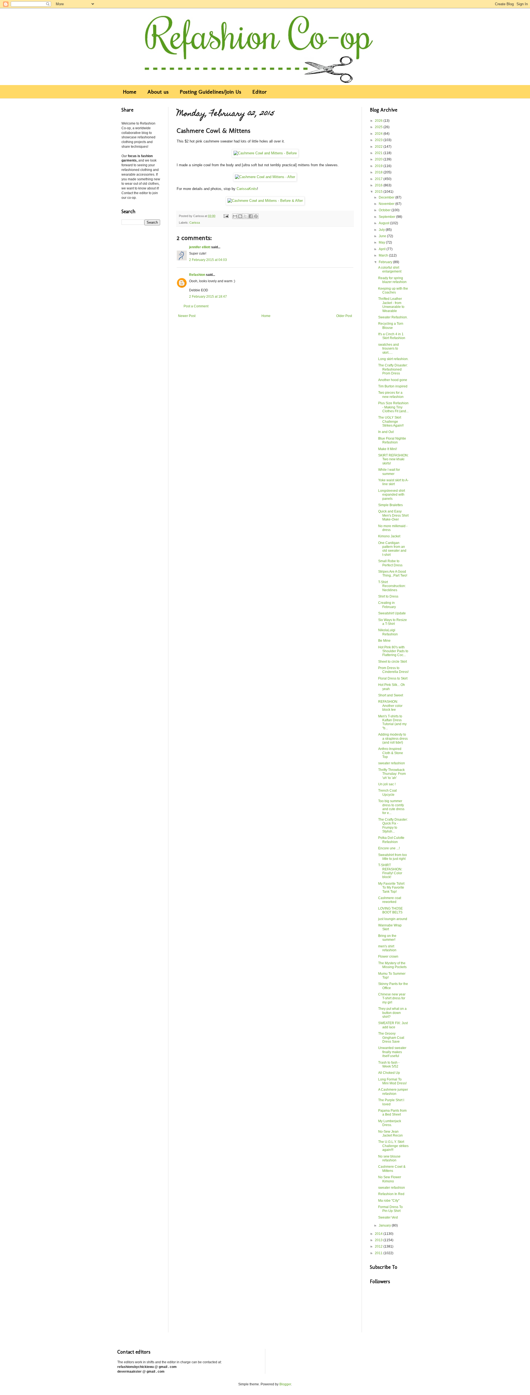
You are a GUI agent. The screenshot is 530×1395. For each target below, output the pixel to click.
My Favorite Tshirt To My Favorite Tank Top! (391, 888)
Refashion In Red (391, 1194)
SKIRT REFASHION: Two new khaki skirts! (393, 459)
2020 (379, 159)
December (387, 197)
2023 (379, 140)
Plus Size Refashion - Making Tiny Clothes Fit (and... (393, 407)
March (384, 255)
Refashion (197, 275)
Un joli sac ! (387, 784)
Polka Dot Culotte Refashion (391, 840)
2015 (379, 192)
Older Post (344, 316)
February (386, 262)
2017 (379, 179)
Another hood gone (392, 380)
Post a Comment (196, 306)
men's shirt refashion (387, 948)
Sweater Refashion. (393, 317)
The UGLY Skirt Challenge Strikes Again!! (391, 421)
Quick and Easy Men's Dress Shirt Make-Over (393, 515)
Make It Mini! (387, 449)
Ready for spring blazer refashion (392, 280)
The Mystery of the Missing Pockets (392, 965)
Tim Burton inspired (392, 386)
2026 (379, 121)
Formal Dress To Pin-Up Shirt (390, 1209)
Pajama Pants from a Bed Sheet (392, 1112)
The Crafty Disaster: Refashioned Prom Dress (393, 369)
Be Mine (384, 641)
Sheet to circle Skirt (392, 662)
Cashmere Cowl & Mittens (392, 1168)
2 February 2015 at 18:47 (208, 296)
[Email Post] (225, 216)
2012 (379, 1246)
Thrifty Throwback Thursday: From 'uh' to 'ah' (392, 774)
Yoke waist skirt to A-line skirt (393, 482)
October (385, 210)
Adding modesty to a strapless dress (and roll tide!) (393, 738)
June (383, 236)
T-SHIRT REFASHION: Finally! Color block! (390, 871)
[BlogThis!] (240, 216)
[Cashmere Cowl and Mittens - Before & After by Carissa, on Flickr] (265, 201)
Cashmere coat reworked (389, 900)
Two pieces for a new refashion (391, 394)
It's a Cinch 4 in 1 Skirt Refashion (391, 336)
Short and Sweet (390, 695)
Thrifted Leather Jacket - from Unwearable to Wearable (391, 305)
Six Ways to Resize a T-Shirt (392, 622)
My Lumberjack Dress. (389, 1123)
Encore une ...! (389, 848)
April (382, 249)
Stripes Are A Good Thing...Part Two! (392, 573)
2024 (379, 134)
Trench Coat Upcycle (387, 792)
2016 (379, 185)
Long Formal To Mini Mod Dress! (392, 1081)
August (384, 223)
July (382, 230)
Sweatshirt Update (392, 613)
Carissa (194, 222)
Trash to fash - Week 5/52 (388, 1064)
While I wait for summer (389, 471)
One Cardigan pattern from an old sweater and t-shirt (392, 549)
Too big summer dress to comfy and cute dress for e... (391, 807)
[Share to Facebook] (250, 216)
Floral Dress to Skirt (392, 678)
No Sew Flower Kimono (389, 1179)
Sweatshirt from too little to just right (392, 857)
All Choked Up (389, 1073)
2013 (379, 1240)
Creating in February (387, 605)
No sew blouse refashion (389, 1158)
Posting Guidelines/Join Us (210, 91)
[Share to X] (245, 216)
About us (158, 91)
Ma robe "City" (388, 1201)
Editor (259, 91)
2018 (379, 172)
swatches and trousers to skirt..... (388, 349)
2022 (379, 147)
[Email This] (235, 216)
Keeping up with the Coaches (393, 290)
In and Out (386, 432)
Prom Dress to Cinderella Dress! (393, 670)
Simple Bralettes (390, 505)
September (387, 217)
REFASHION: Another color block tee (390, 706)
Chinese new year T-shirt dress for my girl (392, 998)
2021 (379, 153)
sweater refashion (391, 763)
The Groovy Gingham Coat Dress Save (391, 1037)
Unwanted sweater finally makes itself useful (392, 1052)
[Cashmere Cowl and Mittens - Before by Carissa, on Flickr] (265, 153)
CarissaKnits (247, 189)
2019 (379, 166)
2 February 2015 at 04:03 (208, 260)
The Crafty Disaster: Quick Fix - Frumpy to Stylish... (393, 825)
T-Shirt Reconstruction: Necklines (392, 586)
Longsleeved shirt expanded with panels (391, 495)
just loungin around (392, 919)
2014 (379, 1234)
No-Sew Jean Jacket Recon (390, 1133)
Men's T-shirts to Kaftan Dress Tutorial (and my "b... (392, 722)
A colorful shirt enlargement (389, 269)
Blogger (285, 1384)
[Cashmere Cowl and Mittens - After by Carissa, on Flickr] (265, 177)
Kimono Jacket (389, 536)
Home (129, 91)
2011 (379, 1253)
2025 (379, 127)
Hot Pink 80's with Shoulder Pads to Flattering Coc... (393, 651)
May (382, 242)
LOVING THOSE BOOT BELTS (390, 910)
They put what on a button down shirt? (392, 1013)
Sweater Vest (388, 1217)
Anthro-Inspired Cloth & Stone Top (390, 753)
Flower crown (388, 956)
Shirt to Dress (388, 596)
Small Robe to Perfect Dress (390, 563)
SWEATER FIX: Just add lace (393, 1025)
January (385, 1225)
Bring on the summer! (387, 938)
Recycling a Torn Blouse (390, 325)
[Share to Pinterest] (256, 216)
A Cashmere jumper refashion (393, 1091)
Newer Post (186, 316)
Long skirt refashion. (393, 359)
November (387, 204)
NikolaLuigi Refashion (388, 632)
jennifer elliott (199, 247)
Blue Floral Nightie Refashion (392, 440)
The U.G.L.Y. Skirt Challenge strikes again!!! (393, 1146)
